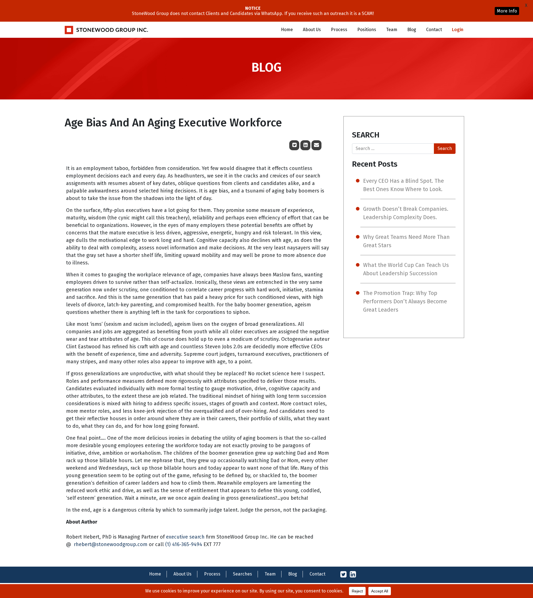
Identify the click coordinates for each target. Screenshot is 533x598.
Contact (434, 29)
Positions (366, 29)
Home (287, 29)
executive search (185, 537)
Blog (411, 29)
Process (339, 29)
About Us (312, 29)
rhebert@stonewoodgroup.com (110, 544)
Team (391, 29)
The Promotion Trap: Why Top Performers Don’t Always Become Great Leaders (405, 301)
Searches (242, 574)
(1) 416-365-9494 (183, 544)
